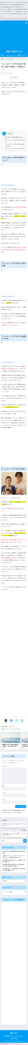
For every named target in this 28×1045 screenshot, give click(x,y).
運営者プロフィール (22, 55)
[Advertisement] (14, 34)
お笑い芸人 (11, 726)
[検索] (25, 841)
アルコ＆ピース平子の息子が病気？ (14, 148)
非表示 (9, 133)
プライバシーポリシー (17, 1036)
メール (4, 792)
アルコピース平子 (11, 729)
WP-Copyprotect (16, 1044)
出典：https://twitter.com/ (8, 185)
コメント (5, 766)
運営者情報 (7, 1036)
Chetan (10, 1044)
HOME (2, 55)
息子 (19, 729)
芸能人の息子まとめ (14, 51)
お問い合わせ (14, 1038)
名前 (3, 786)
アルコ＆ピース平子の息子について (13, 137)
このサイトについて (10, 55)
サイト (4, 799)
